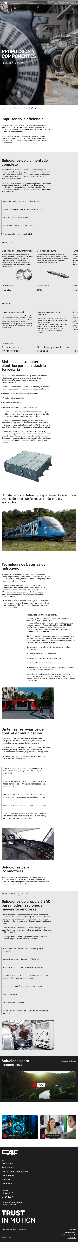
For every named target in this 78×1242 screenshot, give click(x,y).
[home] (5, 3)
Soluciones (18, 108)
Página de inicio (7, 108)
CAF (3, 1160)
